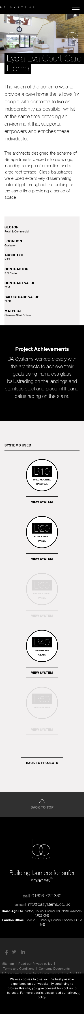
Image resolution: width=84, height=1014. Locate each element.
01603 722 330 (46, 895)
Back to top (42, 807)
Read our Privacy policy (35, 963)
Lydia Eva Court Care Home (44, 63)
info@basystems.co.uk (49, 904)
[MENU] (76, 7)
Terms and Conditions (18, 968)
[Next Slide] (72, 38)
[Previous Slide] (12, 38)
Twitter (14, 952)
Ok (24, 1005)
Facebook (5, 952)
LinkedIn (23, 952)
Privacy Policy (50, 1005)
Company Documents (54, 968)
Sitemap (8, 963)
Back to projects (42, 763)
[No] (78, 993)
